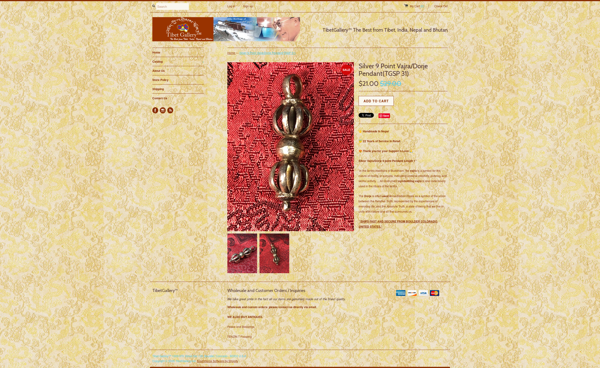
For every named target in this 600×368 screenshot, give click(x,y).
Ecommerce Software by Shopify (217, 361)
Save (386, 115)
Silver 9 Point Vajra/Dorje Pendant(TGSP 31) (267, 53)
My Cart (417, 6)
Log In (231, 6)
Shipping (158, 89)
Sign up (248, 6)
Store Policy (160, 80)
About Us (158, 71)
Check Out (441, 6)
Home (156, 52)
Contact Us (159, 98)
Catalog (178, 61)
